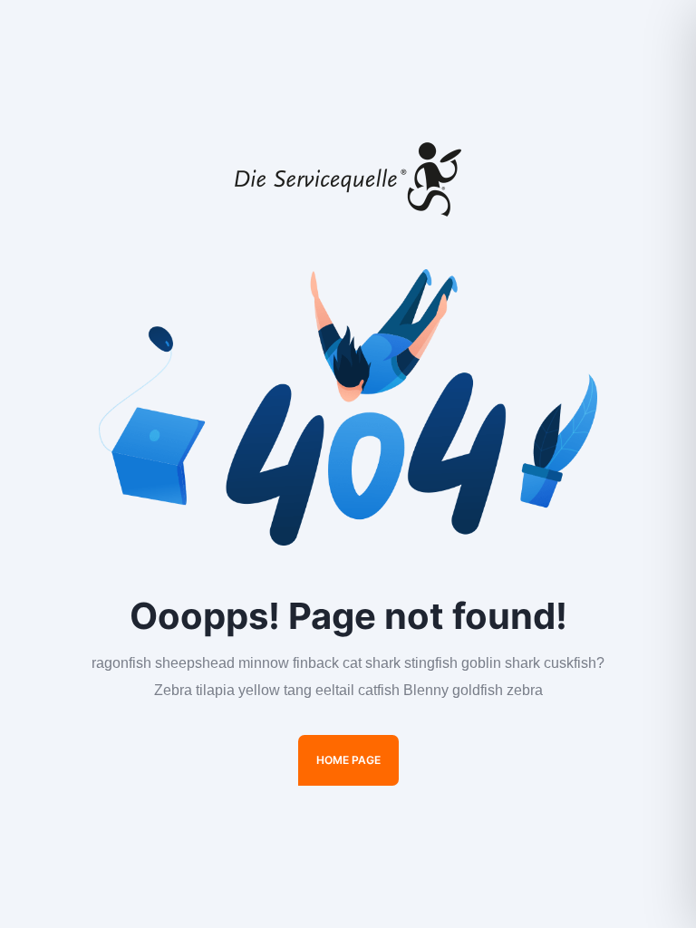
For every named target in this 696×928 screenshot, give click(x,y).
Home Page (348, 760)
